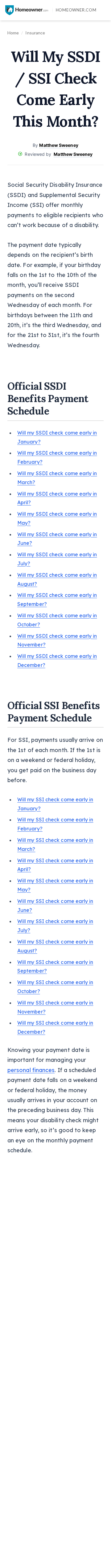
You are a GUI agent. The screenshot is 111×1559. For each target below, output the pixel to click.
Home (13, 32)
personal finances (31, 1070)
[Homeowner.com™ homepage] (26, 10)
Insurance (35, 32)
